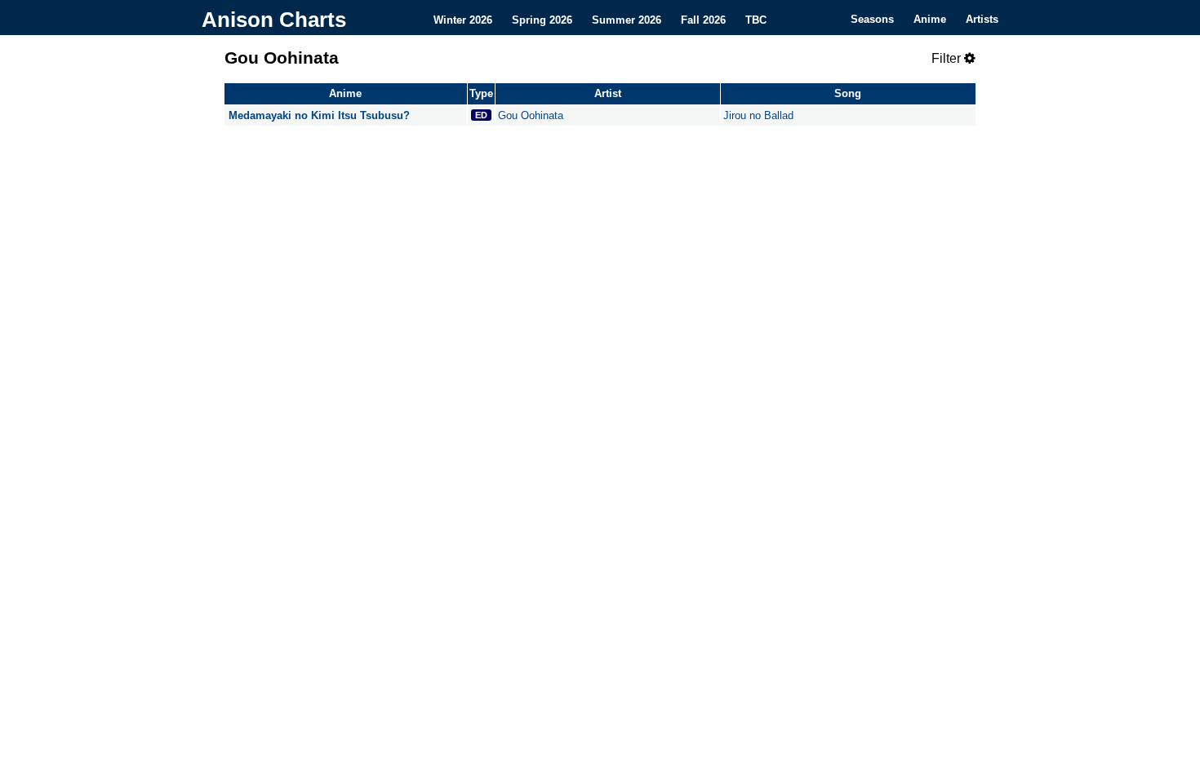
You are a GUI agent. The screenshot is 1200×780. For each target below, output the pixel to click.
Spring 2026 (542, 19)
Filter (947, 58)
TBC (756, 19)
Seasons (872, 19)
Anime (929, 19)
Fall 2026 (703, 19)
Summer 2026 (626, 19)
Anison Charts (274, 19)
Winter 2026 (462, 19)
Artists (982, 19)
